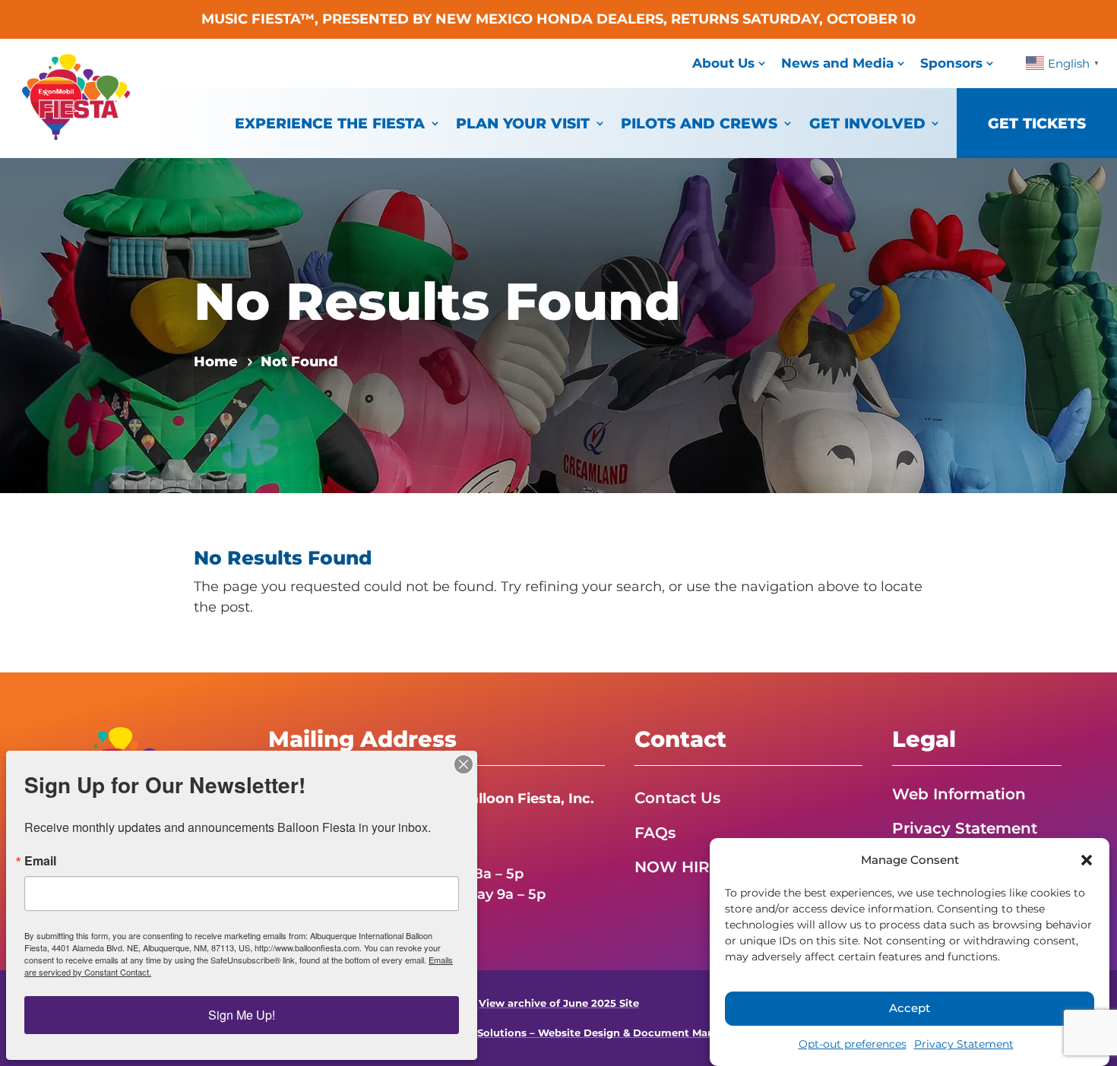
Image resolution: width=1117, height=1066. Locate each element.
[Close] (463, 764)
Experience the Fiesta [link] (330, 123)
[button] (1086, 860)
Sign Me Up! (241, 1014)
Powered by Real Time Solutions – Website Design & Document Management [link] (558, 1033)
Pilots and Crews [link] (699, 123)
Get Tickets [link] (1037, 123)
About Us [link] (723, 63)
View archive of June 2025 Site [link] (559, 1003)
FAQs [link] (655, 833)
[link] (76, 135)
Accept (909, 1008)
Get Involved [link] (867, 123)
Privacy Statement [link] (964, 1044)
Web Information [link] (959, 794)
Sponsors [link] (951, 63)
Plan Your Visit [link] (523, 123)
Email (40, 861)
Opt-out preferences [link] (853, 1044)
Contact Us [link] (677, 798)
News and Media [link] (837, 63)
